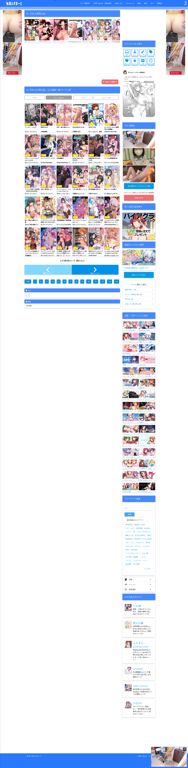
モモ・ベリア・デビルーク (135, 543)
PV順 (82, 98)
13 (109, 281)
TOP (28, 281)
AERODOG (129, 525)
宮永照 (148, 543)
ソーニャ (143, 557)
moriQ (143, 525)
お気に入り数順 (106, 98)
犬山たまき (129, 546)
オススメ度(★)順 (59, 98)
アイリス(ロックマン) (133, 553)
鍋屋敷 (135, 557)
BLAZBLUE (129, 539)
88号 (127, 550)
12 (103, 281)
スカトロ (138, 546)
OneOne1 (147, 528)
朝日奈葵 (139, 528)
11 (96, 281)
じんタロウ (146, 546)
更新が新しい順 (139, 290)
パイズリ (129, 560)
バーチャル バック (140, 560)
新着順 (35, 98)
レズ (27, 295)
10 (89, 281)
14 (116, 281)
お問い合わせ (143, 756)
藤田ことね (129, 535)
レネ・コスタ (130, 528)
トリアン (129, 532)
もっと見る (147, 568)
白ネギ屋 (145, 553)
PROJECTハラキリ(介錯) (142, 539)
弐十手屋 (129, 557)
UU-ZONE (136, 564)
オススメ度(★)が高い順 (139, 294)
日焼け (149, 535)
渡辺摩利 (129, 564)
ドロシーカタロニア (143, 532)
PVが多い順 (139, 299)
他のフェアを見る (139, 275)
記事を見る (139, 198)
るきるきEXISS (140, 535)
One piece (134, 550)
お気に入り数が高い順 (139, 304)
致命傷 (136, 525)
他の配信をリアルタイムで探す (139, 187)
